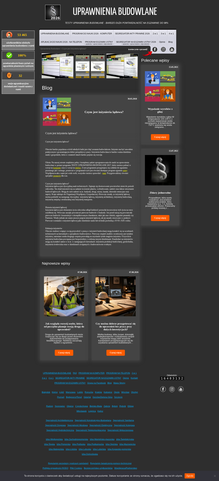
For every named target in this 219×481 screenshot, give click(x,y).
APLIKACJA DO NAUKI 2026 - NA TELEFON (61, 42)
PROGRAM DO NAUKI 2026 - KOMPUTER (92, 33)
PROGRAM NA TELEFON (118, 373)
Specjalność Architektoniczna (59, 420)
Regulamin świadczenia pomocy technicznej (111, 463)
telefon (78, 168)
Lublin (80, 392)
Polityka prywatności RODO (55, 468)
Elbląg (131, 406)
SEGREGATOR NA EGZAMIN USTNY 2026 (136, 43)
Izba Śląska (49, 444)
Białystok (46, 392)
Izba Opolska (112, 444)
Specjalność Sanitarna (123, 420)
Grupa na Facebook (96, 383)
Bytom (115, 406)
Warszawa (70, 392)
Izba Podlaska (78, 444)
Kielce (55, 392)
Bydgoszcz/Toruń (74, 397)
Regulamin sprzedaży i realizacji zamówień (68, 463)
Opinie (162, 42)
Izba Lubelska (99, 449)
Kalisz (100, 411)
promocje (57, 176)
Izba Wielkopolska (54, 439)
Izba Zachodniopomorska (76, 439)
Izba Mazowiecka (127, 444)
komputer (57, 168)
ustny (125, 170)
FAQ (75, 373)
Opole (117, 392)
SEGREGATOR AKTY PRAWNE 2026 (132, 33)
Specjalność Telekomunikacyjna (91, 430)
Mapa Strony (119, 383)
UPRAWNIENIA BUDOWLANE (55, 33)
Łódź (61, 392)
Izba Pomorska (63, 444)
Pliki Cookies (76, 468)
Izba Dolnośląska (90, 454)
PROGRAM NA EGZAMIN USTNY (70, 383)
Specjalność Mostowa (77, 425)
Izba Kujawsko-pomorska (119, 449)
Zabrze (107, 406)
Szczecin (118, 397)
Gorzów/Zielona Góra (102, 397)
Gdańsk (87, 397)
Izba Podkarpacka (95, 444)
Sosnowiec (60, 406)
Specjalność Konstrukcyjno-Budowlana (93, 420)
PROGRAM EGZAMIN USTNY (99, 43)
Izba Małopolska (56, 449)
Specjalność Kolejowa (124, 425)
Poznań (60, 397)
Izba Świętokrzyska (125, 439)
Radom (49, 406)
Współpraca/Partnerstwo (125, 468)
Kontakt (134, 378)
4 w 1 (171, 33)
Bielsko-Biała (96, 406)
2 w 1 (155, 33)
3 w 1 (163, 33)
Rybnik (122, 406)
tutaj (104, 173)
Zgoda (189, 475)
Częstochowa (81, 406)
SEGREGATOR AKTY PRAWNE (70, 378)
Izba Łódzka (71, 449)
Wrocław (125, 392)
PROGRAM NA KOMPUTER (92, 373)
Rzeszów (89, 392)
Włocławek (81, 411)
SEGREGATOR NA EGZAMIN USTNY (103, 378)
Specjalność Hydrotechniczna (60, 430)
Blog (170, 42)
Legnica (92, 411)
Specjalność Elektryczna (100, 425)
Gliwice (70, 406)
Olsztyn (134, 392)
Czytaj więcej (64, 352)
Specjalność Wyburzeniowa (120, 430)
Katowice (108, 392)
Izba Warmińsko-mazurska (102, 439)
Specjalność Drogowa (55, 425)
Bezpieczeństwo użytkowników (98, 468)
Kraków (98, 392)
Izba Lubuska (85, 449)
